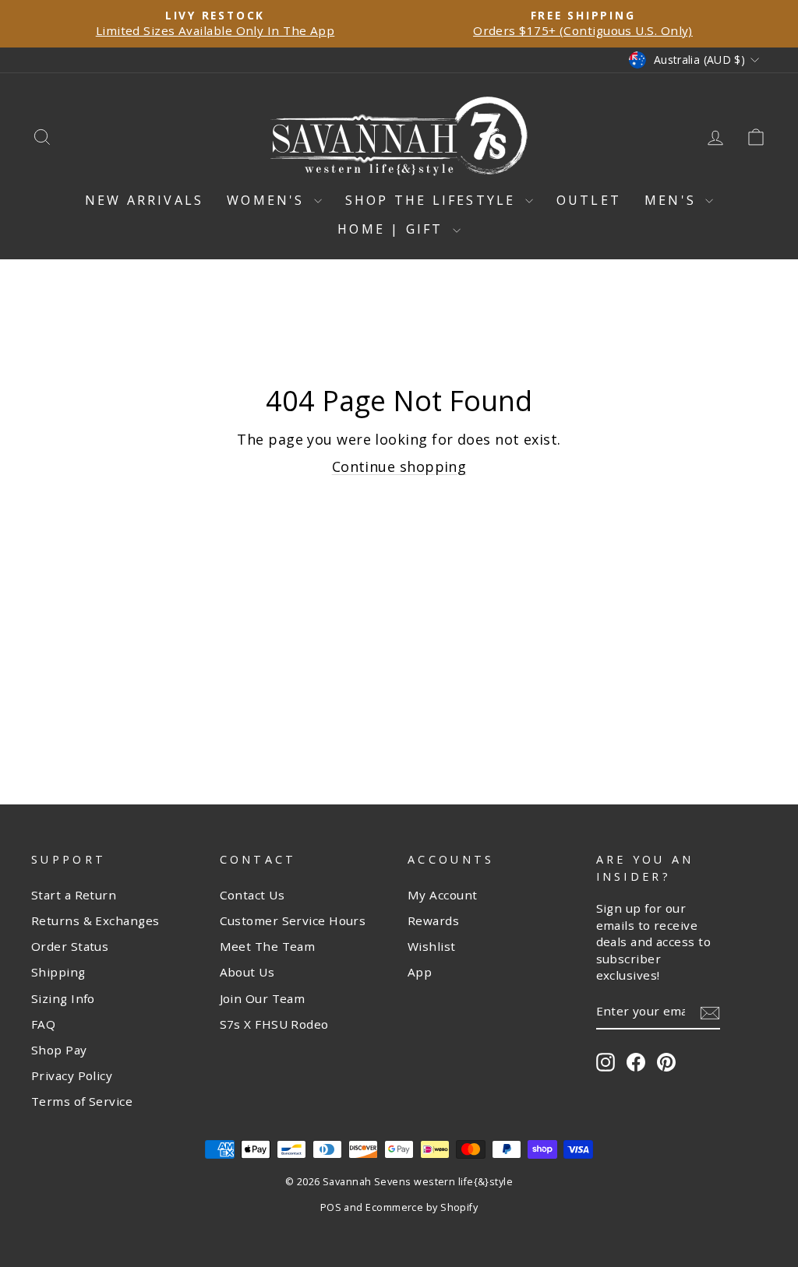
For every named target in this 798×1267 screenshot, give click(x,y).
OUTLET (588, 200)
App (420, 972)
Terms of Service (81, 1101)
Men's (672, 200)
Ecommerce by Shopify (421, 1207)
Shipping (58, 972)
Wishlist (432, 946)
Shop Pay (59, 1050)
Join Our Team (262, 998)
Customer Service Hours (293, 920)
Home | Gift (392, 229)
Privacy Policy (71, 1075)
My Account (443, 895)
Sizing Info (63, 998)
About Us (247, 972)
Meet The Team (268, 946)
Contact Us (252, 895)
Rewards (433, 920)
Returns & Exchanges (95, 920)
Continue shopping (399, 466)
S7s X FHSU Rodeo (274, 1024)
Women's (268, 200)
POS (330, 1207)
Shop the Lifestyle (433, 200)
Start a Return (73, 895)
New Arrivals (144, 200)
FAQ (43, 1024)
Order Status (69, 946)
